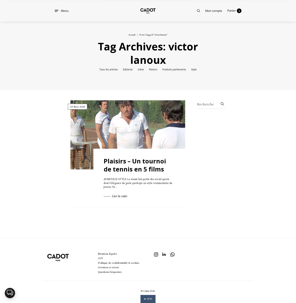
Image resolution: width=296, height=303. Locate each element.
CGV (100, 258)
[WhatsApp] (172, 254)
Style (194, 69)
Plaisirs (153, 69)
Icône (141, 69)
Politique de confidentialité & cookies (118, 263)
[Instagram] (156, 254)
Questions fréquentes (110, 272)
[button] (10, 293)
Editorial (128, 69)
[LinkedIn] (164, 254)
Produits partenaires (174, 69)
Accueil (131, 35)
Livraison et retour (108, 267)
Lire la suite (119, 196)
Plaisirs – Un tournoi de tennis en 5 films (135, 165)
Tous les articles (108, 69)
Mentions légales (107, 253)
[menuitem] (213, 11)
